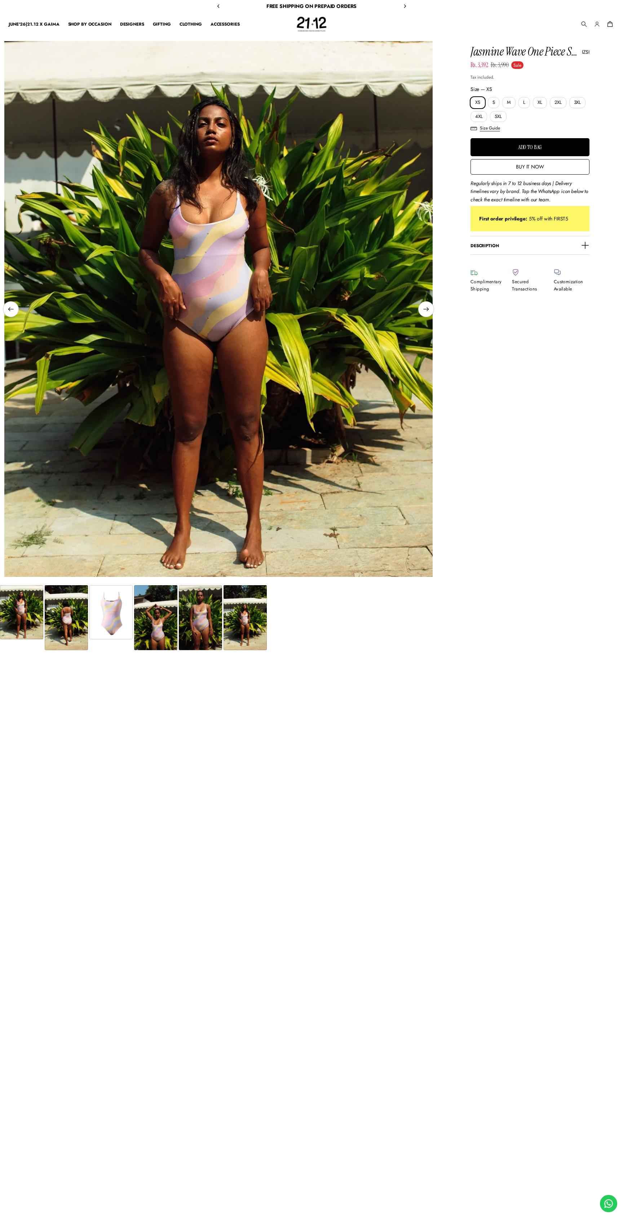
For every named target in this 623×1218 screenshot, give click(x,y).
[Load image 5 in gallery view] (200, 617)
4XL (479, 116)
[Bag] (609, 24)
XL (540, 102)
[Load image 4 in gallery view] (155, 617)
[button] (584, 24)
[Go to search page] (584, 24)
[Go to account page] (597, 24)
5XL (498, 116)
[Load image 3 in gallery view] (111, 612)
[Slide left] (11, 309)
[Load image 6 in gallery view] (245, 617)
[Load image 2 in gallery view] (66, 617)
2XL (558, 102)
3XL (577, 102)
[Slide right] (426, 309)
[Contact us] (608, 1203)
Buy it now (530, 166)
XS (477, 102)
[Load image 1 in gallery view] (21, 612)
